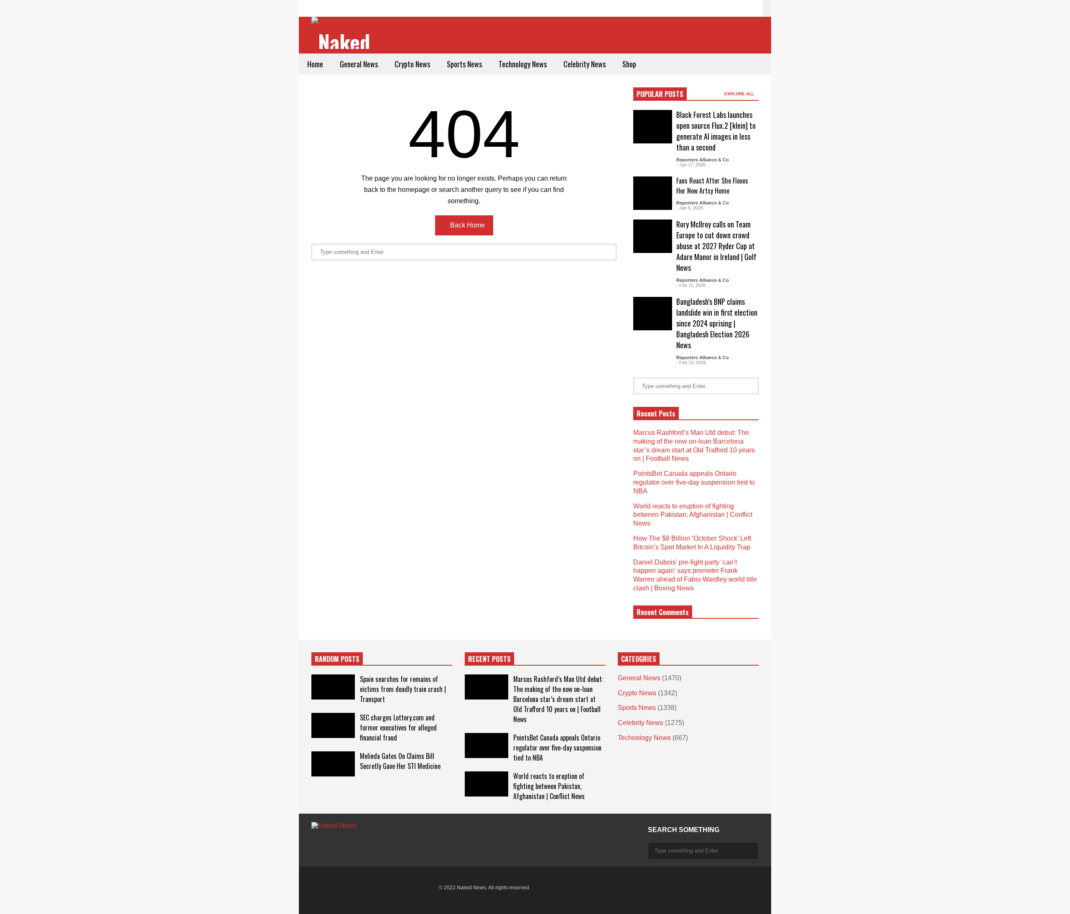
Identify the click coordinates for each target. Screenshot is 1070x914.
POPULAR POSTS (660, 94)
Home (315, 64)
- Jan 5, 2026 (689, 207)
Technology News (523, 64)
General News (359, 64)
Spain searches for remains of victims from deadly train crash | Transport (403, 689)
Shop (629, 64)
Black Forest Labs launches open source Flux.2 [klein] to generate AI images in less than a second (716, 131)
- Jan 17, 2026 (691, 164)
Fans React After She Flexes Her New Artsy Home (712, 186)
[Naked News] (343, 34)
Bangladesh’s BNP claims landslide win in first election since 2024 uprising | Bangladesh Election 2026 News (716, 323)
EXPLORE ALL (739, 94)
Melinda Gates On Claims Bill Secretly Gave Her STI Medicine (400, 761)
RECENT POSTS (489, 659)
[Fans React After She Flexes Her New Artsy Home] (652, 193)
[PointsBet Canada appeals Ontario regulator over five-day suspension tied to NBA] (486, 745)
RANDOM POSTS (337, 659)
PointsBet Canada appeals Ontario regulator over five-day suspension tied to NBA (694, 482)
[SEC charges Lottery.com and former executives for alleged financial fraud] (333, 725)
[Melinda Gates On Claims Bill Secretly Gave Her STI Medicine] (333, 763)
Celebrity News (584, 64)
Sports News (464, 64)
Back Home (466, 225)
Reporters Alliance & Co (702, 159)
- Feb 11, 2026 (691, 285)
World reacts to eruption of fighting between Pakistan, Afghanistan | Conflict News (692, 515)
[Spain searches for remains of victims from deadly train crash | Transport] (333, 687)
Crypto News (412, 64)
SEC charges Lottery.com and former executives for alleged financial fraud (398, 727)
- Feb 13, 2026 (691, 362)
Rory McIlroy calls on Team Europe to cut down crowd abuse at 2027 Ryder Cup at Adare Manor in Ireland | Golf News (716, 246)
